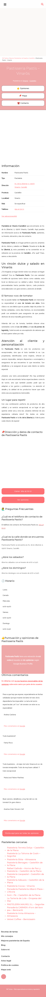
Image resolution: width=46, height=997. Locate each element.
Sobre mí (5, 950)
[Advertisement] (23, 32)
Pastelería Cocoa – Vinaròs (21, 886)
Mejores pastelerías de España (15, 941)
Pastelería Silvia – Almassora (21, 859)
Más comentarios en (14, 726)
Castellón (33, 81)
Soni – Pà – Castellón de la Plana (23, 895)
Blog (3, 945)
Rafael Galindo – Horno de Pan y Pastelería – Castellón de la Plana (24, 869)
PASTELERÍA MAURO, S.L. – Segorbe (25, 904)
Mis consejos (7, 936)
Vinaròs (25, 81)
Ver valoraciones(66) (9, 216)
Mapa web (6, 970)
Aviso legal (6, 961)
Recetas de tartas (9, 932)
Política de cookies (10, 965)
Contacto (5, 956)
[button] (42, 5)
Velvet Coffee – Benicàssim (21, 919)
